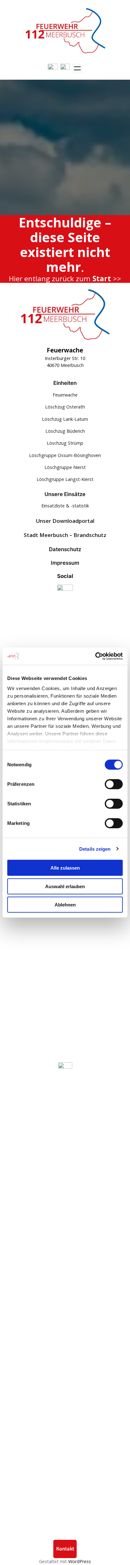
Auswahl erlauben (65, 886)
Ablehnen (65, 904)
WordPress (79, 1561)
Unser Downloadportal (65, 520)
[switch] (114, 784)
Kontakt (65, 1548)
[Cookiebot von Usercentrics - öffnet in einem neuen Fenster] (95, 656)
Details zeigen (94, 848)
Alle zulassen (65, 868)
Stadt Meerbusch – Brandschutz (65, 535)
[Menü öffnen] (77, 68)
